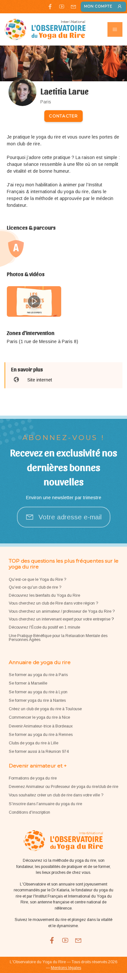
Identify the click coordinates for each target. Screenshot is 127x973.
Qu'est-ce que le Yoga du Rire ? (37, 579)
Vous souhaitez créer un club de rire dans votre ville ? (56, 795)
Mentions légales (66, 968)
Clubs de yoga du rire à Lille (33, 743)
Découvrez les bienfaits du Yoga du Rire (44, 595)
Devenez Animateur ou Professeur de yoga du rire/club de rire (63, 786)
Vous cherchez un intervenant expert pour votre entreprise (60, 619)
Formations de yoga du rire (33, 778)
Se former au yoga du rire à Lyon (38, 692)
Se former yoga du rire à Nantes (37, 700)
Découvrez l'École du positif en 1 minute (44, 627)
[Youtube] (62, 6)
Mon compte (98, 6)
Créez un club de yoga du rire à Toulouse (45, 709)
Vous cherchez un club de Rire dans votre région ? (53, 603)
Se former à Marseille (28, 683)
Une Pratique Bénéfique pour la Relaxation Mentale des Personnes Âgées (58, 637)
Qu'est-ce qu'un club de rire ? (35, 587)
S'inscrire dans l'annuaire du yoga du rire (45, 804)
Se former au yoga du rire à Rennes (41, 734)
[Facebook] (50, 6)
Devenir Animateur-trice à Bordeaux (41, 726)
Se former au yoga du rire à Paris (38, 675)
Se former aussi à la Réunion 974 (39, 751)
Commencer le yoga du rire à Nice (39, 717)
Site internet (39, 379)
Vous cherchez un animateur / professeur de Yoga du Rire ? (62, 611)
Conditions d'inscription (29, 812)
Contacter (63, 115)
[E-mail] (73, 6)
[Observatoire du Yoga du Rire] (45, 29)
